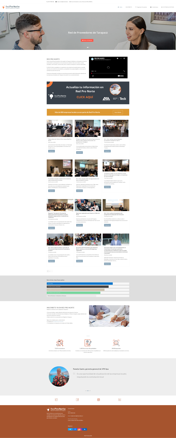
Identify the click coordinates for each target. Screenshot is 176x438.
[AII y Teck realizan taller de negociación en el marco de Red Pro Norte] (86, 168)
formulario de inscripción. (58, 321)
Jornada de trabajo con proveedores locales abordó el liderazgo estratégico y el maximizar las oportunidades (116, 175)
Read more (51, 151)
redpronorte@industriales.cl (62, 1)
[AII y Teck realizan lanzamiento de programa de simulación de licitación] (116, 205)
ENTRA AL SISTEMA (63, 32)
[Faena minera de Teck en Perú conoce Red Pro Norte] (60, 128)
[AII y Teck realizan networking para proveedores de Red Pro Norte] (115, 128)
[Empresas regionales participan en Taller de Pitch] (88, 205)
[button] (85, 390)
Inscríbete (118, 112)
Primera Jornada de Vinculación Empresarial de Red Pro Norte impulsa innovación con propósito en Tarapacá (88, 140)
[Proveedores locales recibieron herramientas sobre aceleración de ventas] (60, 168)
